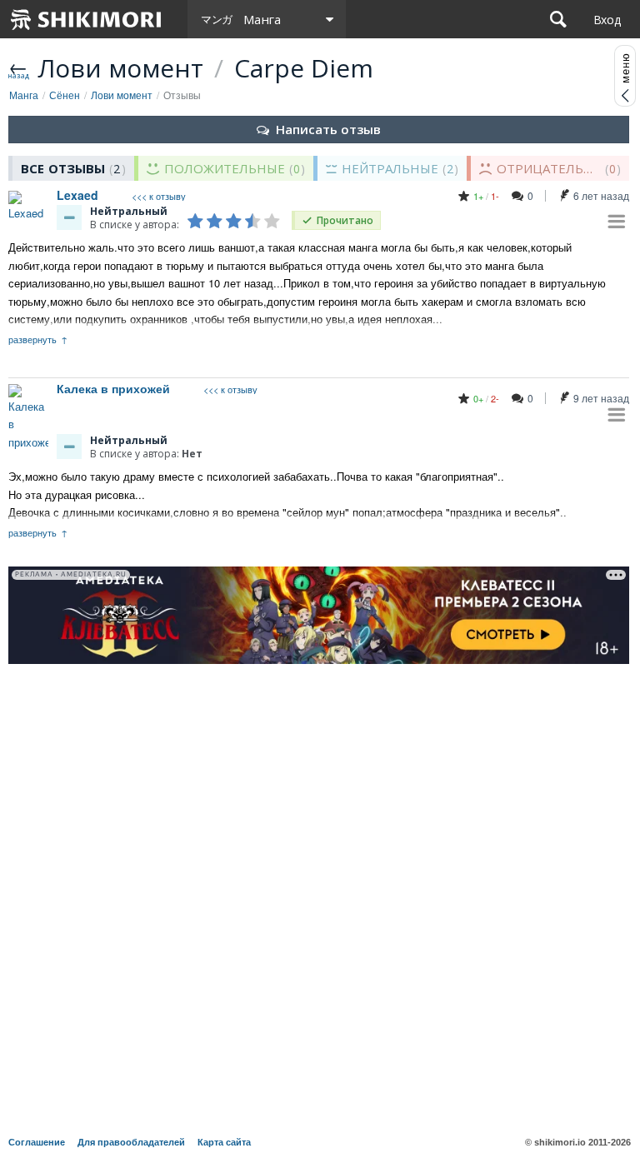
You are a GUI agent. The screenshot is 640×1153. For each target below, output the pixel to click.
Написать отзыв (328, 129)
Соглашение (36, 1142)
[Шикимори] (87, 19)
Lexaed (77, 195)
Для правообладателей (131, 1142)
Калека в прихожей (113, 388)
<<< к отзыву (159, 196)
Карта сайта (224, 1142)
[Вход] (607, 19)
